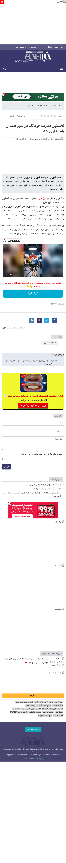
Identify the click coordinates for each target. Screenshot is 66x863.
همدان (31, 105)
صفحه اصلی (56, 105)
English (50, 47)
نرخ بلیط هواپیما (45, 715)
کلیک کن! (33, 293)
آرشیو (17, 47)
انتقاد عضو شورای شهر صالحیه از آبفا (47, 489)
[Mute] (11, 275)
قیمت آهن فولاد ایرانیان (52, 708)
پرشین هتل (30, 705)
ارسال (6, 466)
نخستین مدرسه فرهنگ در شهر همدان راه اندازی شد (35, 128)
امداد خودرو (58, 715)
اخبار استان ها (43, 105)
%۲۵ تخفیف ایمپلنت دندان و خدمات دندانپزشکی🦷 (33, 396)
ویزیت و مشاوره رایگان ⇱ (33, 405)
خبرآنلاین (33, 57)
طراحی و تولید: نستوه (32, 758)
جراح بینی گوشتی (43, 705)
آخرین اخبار (56, 479)
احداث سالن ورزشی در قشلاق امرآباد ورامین (45, 484)
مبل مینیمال (57, 705)
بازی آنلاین (38, 702)
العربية (56, 47)
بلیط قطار (59, 712)
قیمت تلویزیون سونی (24, 702)
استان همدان (50, 343)
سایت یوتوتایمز (34, 712)
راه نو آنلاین (49, 702)
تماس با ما (34, 47)
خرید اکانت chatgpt (18, 712)
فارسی (61, 47)
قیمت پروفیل (48, 712)
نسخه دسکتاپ (33, 729)
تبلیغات (22, 47)
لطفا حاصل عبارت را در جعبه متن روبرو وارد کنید (42, 454)
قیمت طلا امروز (18, 708)
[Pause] (7, 275)
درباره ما (27, 47)
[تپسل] (3, 94)
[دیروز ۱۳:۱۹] (56, 662)
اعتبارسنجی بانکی (33, 708)
